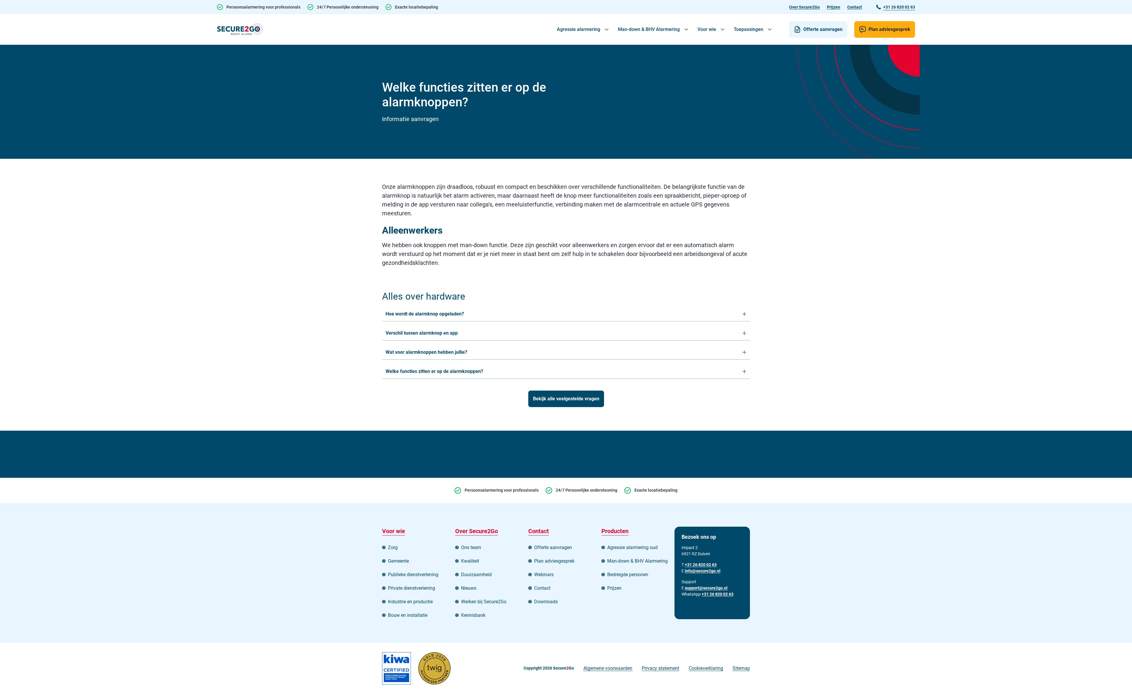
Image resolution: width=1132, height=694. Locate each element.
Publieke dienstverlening (413, 574)
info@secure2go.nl (702, 571)
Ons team (471, 547)
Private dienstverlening (411, 588)
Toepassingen (748, 29)
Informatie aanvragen (410, 119)
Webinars (544, 574)
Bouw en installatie (407, 615)
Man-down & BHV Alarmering (649, 29)
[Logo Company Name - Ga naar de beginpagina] (240, 29)
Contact (854, 7)
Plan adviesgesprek (889, 29)
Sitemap (741, 668)
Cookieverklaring (706, 668)
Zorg (393, 547)
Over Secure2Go (804, 7)
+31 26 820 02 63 (717, 594)
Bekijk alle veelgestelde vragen (566, 398)
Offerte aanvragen (823, 29)
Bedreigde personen (627, 574)
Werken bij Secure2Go (483, 601)
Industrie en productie (410, 601)
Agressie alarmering (578, 29)
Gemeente (398, 561)
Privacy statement (660, 668)
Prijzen (833, 7)
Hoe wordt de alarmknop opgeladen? (425, 314)
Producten (614, 531)
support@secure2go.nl (706, 588)
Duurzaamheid (476, 574)
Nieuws (468, 588)
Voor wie (706, 29)
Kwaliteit (470, 561)
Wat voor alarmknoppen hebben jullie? (426, 352)
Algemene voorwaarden (607, 668)
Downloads (546, 601)
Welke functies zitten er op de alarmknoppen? (434, 371)
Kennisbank (473, 615)
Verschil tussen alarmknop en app (422, 333)
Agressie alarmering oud (632, 547)
